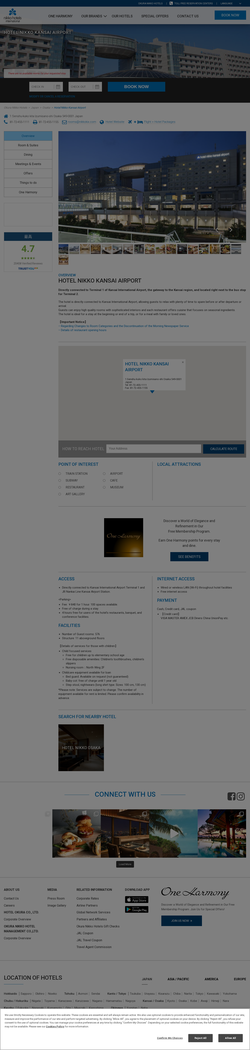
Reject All (200, 1038)
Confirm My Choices (170, 1038)
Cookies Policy (55, 1026)
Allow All (230, 1038)
